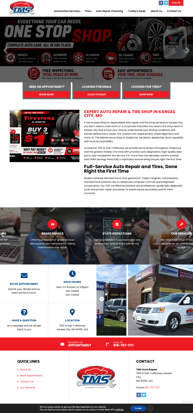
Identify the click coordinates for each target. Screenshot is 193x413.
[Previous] (5, 50)
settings (120, 409)
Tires (88, 11)
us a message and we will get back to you (24, 324)
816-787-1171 (152, 387)
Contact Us (174, 11)
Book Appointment (31, 375)
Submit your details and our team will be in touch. (24, 288)
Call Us (176, 2)
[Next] (187, 50)
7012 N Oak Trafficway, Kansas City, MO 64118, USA (72, 324)
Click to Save (96, 94)
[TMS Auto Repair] (22, 3)
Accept (138, 408)
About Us (156, 11)
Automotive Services (67, 11)
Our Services (27, 387)
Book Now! (46, 94)
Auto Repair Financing (109, 11)
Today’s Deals (137, 11)
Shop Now (146, 94)
